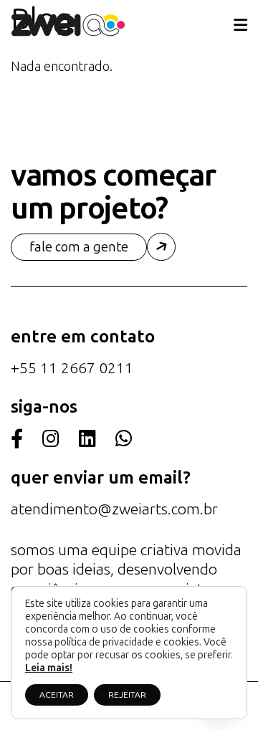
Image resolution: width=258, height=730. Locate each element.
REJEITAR (127, 695)
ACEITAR (56, 695)
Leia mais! (48, 668)
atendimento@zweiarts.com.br (114, 509)
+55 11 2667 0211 (72, 368)
